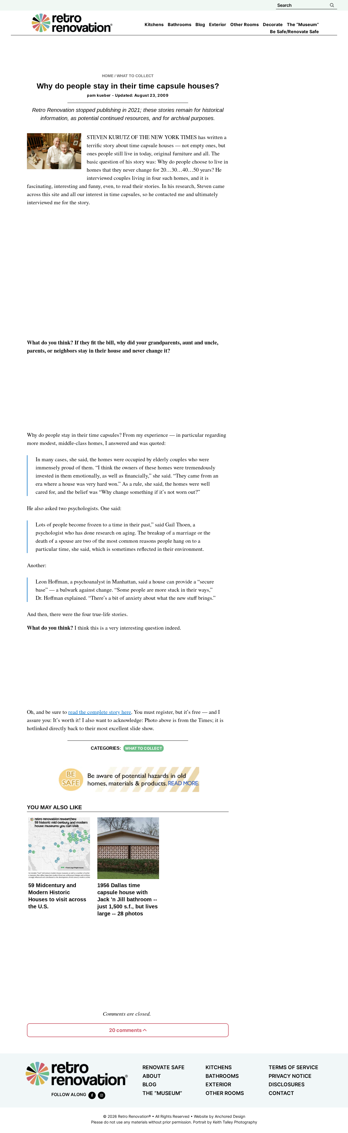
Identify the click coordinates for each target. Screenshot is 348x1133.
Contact (281, 1093)
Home (107, 76)
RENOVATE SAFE (163, 1067)
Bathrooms (222, 1076)
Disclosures (286, 1084)
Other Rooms (225, 1093)
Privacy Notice (290, 1076)
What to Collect (135, 76)
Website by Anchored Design (219, 1116)
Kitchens (219, 1067)
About (151, 1076)
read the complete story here (99, 711)
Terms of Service (293, 1067)
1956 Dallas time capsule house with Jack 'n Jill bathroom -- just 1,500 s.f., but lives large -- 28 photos (127, 899)
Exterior (218, 1084)
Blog (149, 1084)
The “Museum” (162, 1093)
